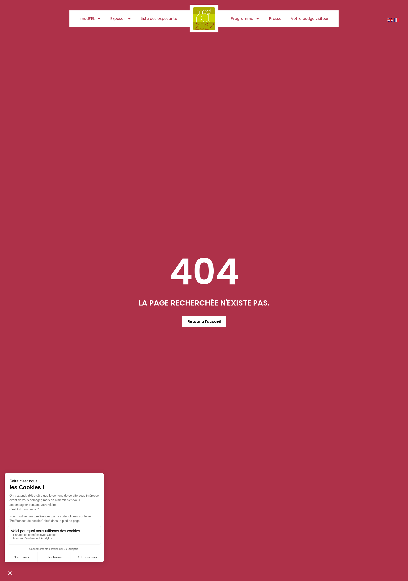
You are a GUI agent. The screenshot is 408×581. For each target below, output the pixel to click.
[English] (390, 19)
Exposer (117, 18)
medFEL (87, 18)
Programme (242, 18)
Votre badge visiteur (310, 18)
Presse (275, 18)
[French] (397, 19)
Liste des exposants (159, 18)
